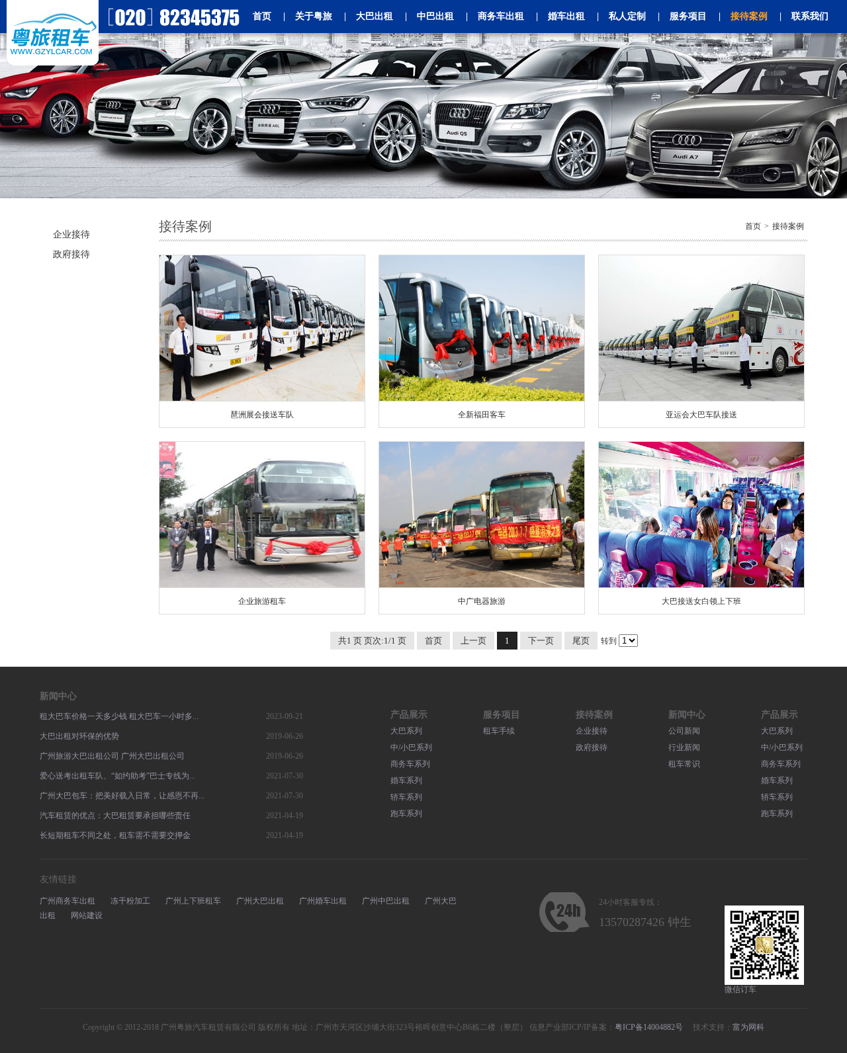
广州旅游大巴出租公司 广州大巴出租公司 (112, 756)
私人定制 (621, 16)
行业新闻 (684, 747)
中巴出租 (429, 16)
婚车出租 (560, 16)
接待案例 (743, 16)
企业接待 (71, 234)
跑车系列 (406, 813)
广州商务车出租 (67, 901)
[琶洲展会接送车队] (262, 328)
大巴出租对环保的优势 (79, 736)
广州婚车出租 (323, 901)
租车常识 (684, 764)
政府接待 (71, 254)
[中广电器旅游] (481, 515)
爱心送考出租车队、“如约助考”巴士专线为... (117, 775)
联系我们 (804, 16)
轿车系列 (406, 797)
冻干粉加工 (130, 901)
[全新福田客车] (481, 328)
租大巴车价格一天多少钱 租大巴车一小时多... (119, 716)
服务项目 (682, 16)
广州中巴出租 (386, 901)
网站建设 (87, 915)
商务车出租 (495, 16)
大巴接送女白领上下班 (701, 601)
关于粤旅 (307, 16)
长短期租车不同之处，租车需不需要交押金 (115, 835)
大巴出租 (368, 16)
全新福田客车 (482, 414)
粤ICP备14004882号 (649, 1027)
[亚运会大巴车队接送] (701, 328)
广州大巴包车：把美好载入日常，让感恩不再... (122, 795)
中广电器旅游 (482, 601)
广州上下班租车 (193, 901)
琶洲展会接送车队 (262, 414)
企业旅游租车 (262, 601)
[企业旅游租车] (262, 515)
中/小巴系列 (411, 747)
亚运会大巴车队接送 (701, 414)
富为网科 (748, 1027)
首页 (262, 16)
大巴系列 (406, 731)
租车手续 (499, 731)
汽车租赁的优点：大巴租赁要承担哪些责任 (115, 815)
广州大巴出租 (260, 901)
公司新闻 (684, 731)
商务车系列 (410, 764)
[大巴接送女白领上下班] (701, 515)
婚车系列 (406, 780)
